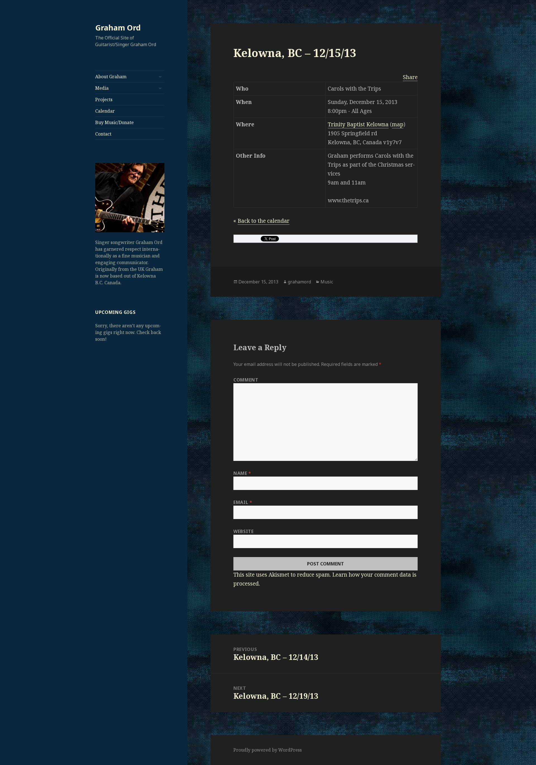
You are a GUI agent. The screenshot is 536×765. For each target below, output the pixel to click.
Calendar (105, 111)
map (397, 124)
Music (326, 282)
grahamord (299, 282)
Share (410, 77)
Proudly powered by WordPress (267, 750)
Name (242, 473)
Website (243, 531)
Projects (104, 99)
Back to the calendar (263, 220)
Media (102, 88)
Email (242, 502)
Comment (245, 380)
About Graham (110, 77)
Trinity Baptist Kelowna (358, 124)
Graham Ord (118, 27)
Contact (103, 134)
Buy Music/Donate (114, 122)
